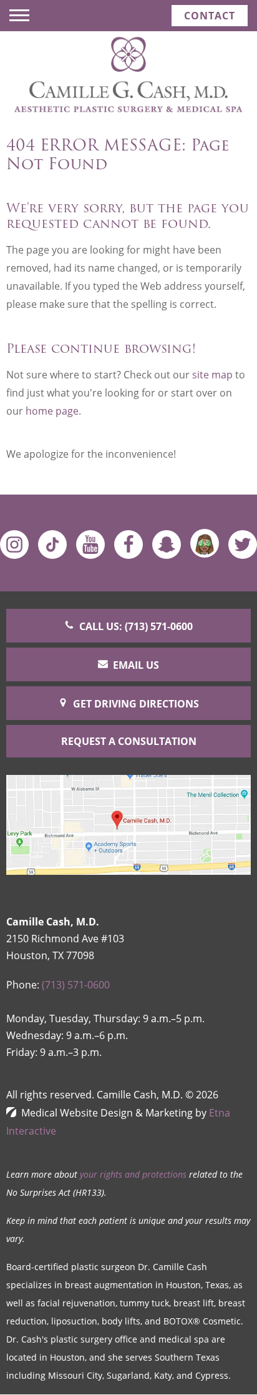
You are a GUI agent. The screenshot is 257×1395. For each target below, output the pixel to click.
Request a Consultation (128, 741)
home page (52, 411)
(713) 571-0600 (76, 985)
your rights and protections (133, 1174)
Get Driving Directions (136, 704)
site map (212, 375)
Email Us (136, 665)
